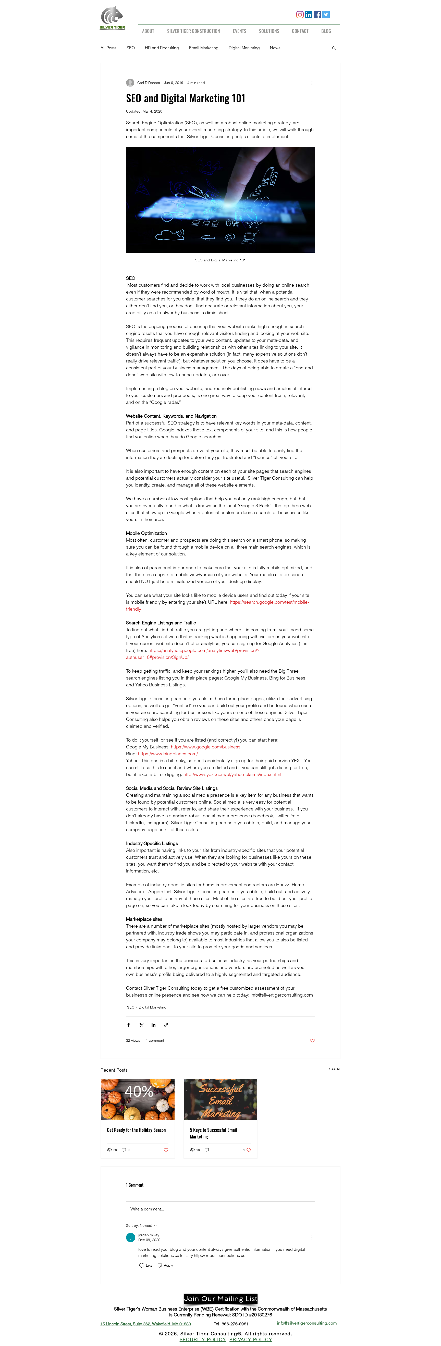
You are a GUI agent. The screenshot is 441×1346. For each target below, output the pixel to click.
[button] (334, 48)
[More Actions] (312, 1237)
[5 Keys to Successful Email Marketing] (221, 1099)
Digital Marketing (244, 47)
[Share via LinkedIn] (153, 1024)
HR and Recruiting (162, 47)
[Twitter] (326, 14)
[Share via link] (166, 1024)
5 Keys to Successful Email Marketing (213, 1133)
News (275, 47)
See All (334, 1069)
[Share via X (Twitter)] (141, 1024)
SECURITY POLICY (203, 1339)
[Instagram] (300, 14)
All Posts (108, 47)
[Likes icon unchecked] (141, 1266)
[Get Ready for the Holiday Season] (138, 1099)
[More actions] (312, 83)
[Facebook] (317, 14)
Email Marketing (203, 47)
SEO (131, 47)
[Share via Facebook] (128, 1024)
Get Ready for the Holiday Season (136, 1129)
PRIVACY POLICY (250, 1339)
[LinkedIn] (308, 14)
